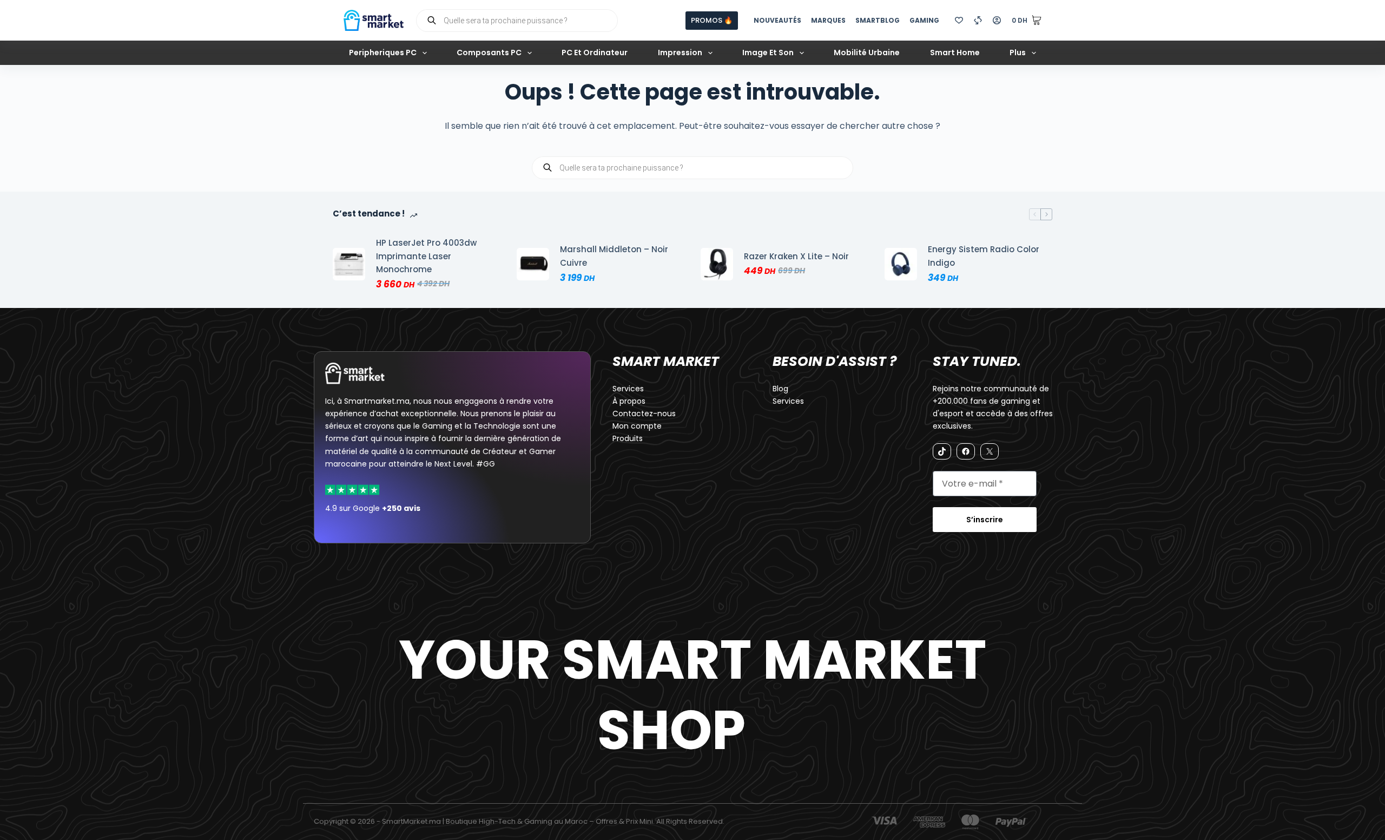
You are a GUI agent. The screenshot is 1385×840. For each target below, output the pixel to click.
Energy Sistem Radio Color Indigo (983, 256)
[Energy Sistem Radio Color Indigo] (901, 264)
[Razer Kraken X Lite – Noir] (717, 264)
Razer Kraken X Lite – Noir (796, 256)
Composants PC (489, 52)
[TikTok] (942, 451)
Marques (828, 20)
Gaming (924, 20)
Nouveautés (777, 20)
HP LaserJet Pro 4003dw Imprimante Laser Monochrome (426, 256)
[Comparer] (978, 20)
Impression (680, 52)
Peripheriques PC (383, 52)
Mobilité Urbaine (867, 52)
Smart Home (955, 52)
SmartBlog (877, 20)
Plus (1018, 52)
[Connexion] (997, 20)
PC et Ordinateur (595, 52)
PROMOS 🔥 (712, 20)
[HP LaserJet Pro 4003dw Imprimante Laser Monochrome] (349, 264)
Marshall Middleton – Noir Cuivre (614, 256)
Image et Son (768, 52)
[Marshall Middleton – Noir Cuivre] (533, 264)
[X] (989, 451)
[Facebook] (966, 451)
